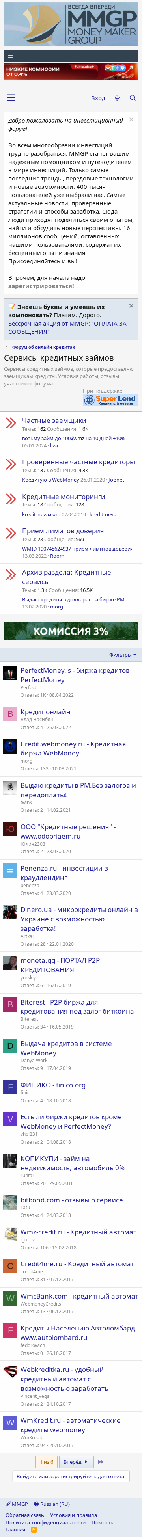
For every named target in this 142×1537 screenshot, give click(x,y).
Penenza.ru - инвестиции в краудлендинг (64, 872)
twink (26, 802)
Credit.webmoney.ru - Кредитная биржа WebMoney (73, 748)
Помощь (103, 1522)
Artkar (27, 936)
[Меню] (71, 56)
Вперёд (73, 1461)
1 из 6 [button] (46, 1461)
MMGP (19, 1503)
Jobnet (116, 479)
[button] (11, 98)
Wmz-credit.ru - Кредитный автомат (78, 1231)
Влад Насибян (37, 719)
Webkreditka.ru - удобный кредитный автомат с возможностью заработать (64, 1379)
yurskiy (28, 977)
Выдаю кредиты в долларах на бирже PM (73, 599)
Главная (15, 1529)
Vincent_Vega (35, 1396)
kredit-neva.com (41, 514)
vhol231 (29, 1134)
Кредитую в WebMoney (50, 479)
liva (54, 445)
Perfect (28, 687)
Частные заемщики (54, 420)
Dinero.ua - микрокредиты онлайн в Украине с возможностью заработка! (79, 919)
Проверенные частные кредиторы (78, 461)
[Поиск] (132, 98)
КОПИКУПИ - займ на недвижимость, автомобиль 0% (73, 1163)
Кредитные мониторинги (63, 496)
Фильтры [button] (120, 654)
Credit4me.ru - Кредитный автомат (77, 1263)
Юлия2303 (33, 844)
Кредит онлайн (46, 711)
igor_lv (28, 1239)
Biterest (29, 1019)
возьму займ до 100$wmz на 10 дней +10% (73, 438)
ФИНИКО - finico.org (53, 1084)
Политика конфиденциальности (46, 1522)
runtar (27, 1175)
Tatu (25, 1207)
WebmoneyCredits (41, 1304)
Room (57, 555)
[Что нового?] (117, 98)
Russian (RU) (54, 1503)
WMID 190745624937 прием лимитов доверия (77, 548)
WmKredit (31, 1437)
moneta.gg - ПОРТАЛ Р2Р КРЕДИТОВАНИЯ (60, 965)
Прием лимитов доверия (63, 530)
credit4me (32, 1271)
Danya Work (34, 1060)
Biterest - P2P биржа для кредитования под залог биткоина (77, 1006)
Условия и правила (73, 1514)
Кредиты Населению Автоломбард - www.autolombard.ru (79, 1332)
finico (26, 1092)
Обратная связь (25, 1514)
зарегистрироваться (40, 286)
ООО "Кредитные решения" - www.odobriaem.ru (68, 831)
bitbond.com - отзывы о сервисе (72, 1199)
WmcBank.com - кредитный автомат (79, 1296)
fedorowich (33, 1345)
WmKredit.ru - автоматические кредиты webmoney (71, 1425)
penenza (30, 885)
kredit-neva (103, 514)
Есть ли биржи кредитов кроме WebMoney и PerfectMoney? (71, 1121)
